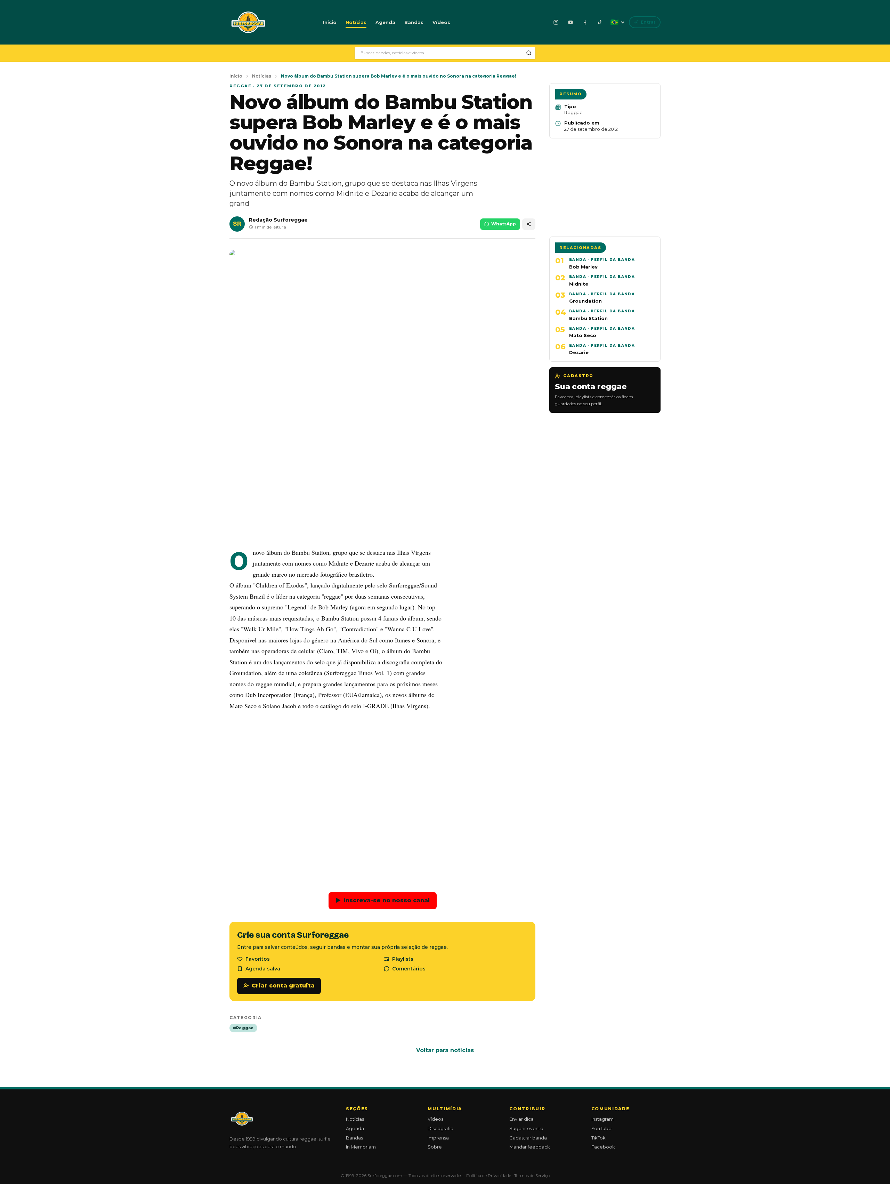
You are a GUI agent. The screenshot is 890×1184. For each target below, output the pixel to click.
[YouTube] (570, 22)
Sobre (435, 1147)
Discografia (440, 1128)
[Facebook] (585, 22)
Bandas (413, 22)
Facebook (603, 1147)
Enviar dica (521, 1119)
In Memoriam (361, 1147)
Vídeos (441, 22)
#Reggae (243, 1027)
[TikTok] (599, 22)
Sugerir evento (526, 1128)
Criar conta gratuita (283, 985)
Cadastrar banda (528, 1138)
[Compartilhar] (528, 224)
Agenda (385, 22)
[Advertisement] (382, 490)
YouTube (601, 1128)
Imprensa (438, 1138)
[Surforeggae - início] (248, 22)
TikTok (598, 1138)
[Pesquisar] (529, 53)
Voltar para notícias (445, 1050)
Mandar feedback (529, 1147)
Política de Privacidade (488, 1175)
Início (330, 22)
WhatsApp (503, 223)
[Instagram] (555, 22)
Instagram (602, 1119)
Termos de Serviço (532, 1175)
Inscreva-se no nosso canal (382, 900)
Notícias (356, 22)
